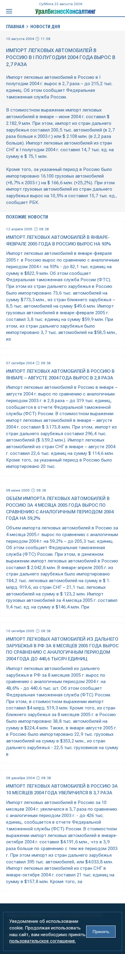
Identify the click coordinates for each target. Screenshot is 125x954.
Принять (101, 931)
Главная (15, 26)
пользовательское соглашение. (42, 941)
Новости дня (45, 26)
